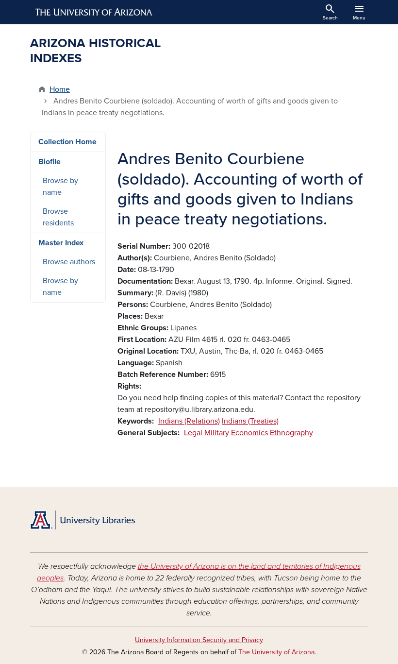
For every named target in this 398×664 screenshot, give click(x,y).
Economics (249, 433)
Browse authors (69, 262)
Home (60, 89)
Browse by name (60, 186)
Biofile (49, 162)
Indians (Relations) (189, 421)
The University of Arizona (276, 652)
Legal (193, 433)
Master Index (60, 243)
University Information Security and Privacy (199, 640)
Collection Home (67, 142)
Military (216, 433)
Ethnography (291, 433)
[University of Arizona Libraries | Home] (82, 520)
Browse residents (58, 217)
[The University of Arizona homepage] (94, 12)
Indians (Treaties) (250, 421)
